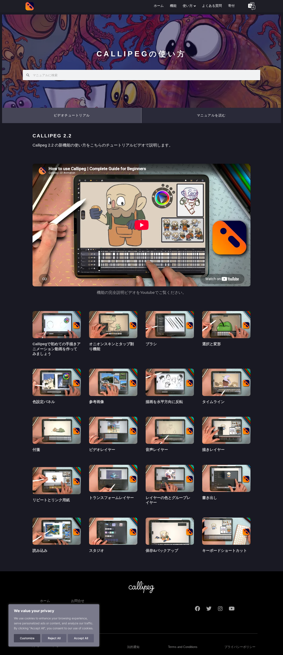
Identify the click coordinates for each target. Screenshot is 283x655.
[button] (71, 115)
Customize (27, 638)
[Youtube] (231, 608)
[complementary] (53, 625)
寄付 (231, 6)
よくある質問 (212, 6)
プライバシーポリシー (239, 647)
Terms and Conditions (182, 647)
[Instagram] (220, 608)
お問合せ (77, 601)
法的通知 (133, 647)
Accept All (81, 638)
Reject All (54, 638)
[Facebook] (197, 608)
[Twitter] (209, 608)
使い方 (188, 6)
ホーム (159, 6)
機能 (173, 6)
